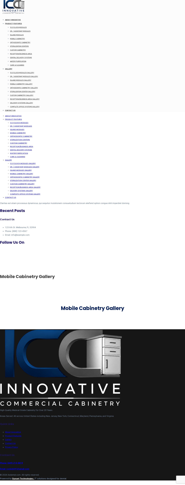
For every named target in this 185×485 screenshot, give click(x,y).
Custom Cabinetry (18, 50)
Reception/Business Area (21, 54)
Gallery (8, 69)
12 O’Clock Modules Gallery (22, 73)
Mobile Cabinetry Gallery (21, 84)
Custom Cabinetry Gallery (21, 95)
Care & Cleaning (17, 65)
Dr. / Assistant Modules (20, 31)
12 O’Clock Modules (18, 27)
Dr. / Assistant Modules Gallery (24, 76)
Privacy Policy (11, 447)
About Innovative (13, 20)
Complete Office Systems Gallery (25, 107)
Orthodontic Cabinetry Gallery (24, 88)
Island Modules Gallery (20, 80)
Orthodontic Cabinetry (20, 42)
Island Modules (17, 35)
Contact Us (10, 110)
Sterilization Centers (19, 46)
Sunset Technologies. (23, 478)
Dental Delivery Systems (21, 58)
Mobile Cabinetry (17, 39)
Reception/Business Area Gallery (25, 99)
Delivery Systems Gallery (21, 103)
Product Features (13, 24)
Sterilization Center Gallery (22, 91)
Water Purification (18, 61)
